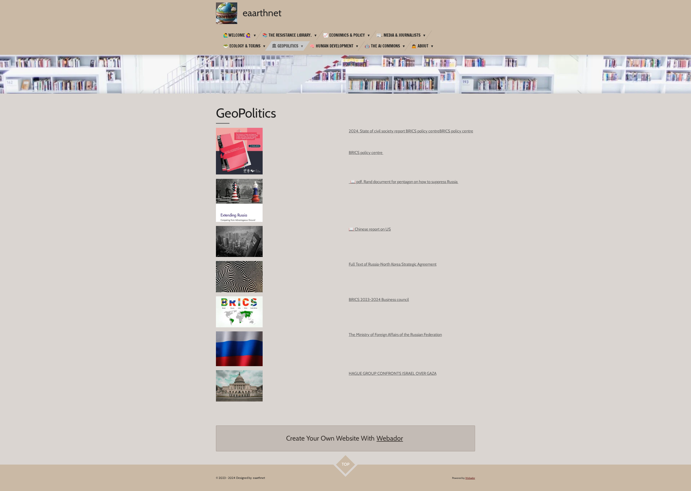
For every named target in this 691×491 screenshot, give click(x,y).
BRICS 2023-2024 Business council (379, 299)
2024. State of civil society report (377, 131)
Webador (390, 438)
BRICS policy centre (422, 131)
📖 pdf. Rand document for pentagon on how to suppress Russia (403, 181)
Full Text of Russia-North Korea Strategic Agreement (392, 264)
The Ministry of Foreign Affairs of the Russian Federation (395, 334)
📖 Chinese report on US (370, 229)
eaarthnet (262, 13)
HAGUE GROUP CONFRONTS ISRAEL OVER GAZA (392, 373)
